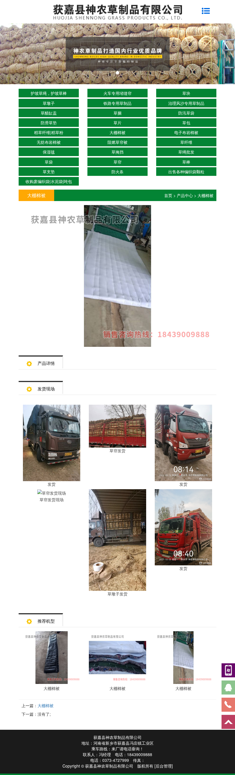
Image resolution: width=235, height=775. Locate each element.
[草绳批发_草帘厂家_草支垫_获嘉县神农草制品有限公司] (117, 53)
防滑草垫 (49, 122)
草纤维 (186, 142)
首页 (168, 195)
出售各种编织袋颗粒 (186, 171)
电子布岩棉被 (186, 132)
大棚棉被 (117, 132)
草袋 (49, 162)
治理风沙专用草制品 (186, 103)
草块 (186, 93)
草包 (186, 122)
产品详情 (46, 363)
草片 (117, 122)
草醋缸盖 (49, 113)
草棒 (186, 162)
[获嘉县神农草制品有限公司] (117, 11)
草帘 (117, 162)
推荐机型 (46, 621)
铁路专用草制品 (117, 103)
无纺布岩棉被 (49, 142)
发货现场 (46, 388)
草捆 (117, 113)
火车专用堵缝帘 (117, 93)
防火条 (117, 171)
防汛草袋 (186, 113)
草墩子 (49, 103)
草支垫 (49, 171)
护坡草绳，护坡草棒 (49, 93)
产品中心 (185, 195)
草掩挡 (117, 152)
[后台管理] (163, 766)
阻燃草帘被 (117, 142)
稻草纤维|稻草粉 (48, 132)
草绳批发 (186, 152)
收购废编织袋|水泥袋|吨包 (49, 181)
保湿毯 (49, 152)
